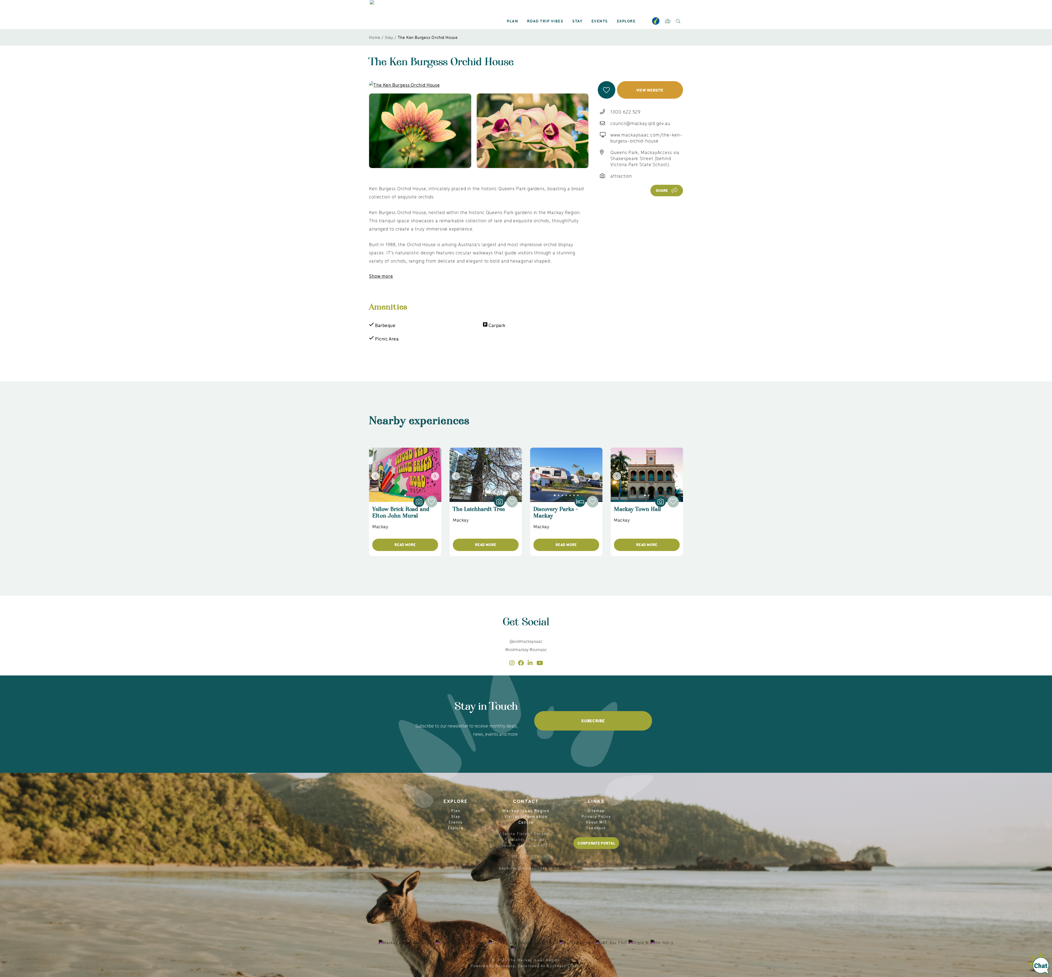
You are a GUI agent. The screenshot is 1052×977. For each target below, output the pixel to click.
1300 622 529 (625, 112)
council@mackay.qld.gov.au (640, 123)
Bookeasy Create (564, 965)
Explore (626, 21)
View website (650, 90)
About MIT (596, 822)
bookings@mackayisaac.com (528, 868)
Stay (577, 21)
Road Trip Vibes (545, 21)
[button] (606, 90)
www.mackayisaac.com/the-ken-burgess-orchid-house (646, 138)
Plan (512, 21)
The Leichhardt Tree (479, 511)
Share (662, 190)
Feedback (596, 827)
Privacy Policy (596, 816)
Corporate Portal (596, 843)
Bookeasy (505, 965)
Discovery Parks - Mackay (555, 515)
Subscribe (593, 721)
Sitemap (596, 810)
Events (599, 21)
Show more (381, 275)
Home (375, 37)
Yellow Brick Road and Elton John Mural (401, 515)
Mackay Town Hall (637, 511)
